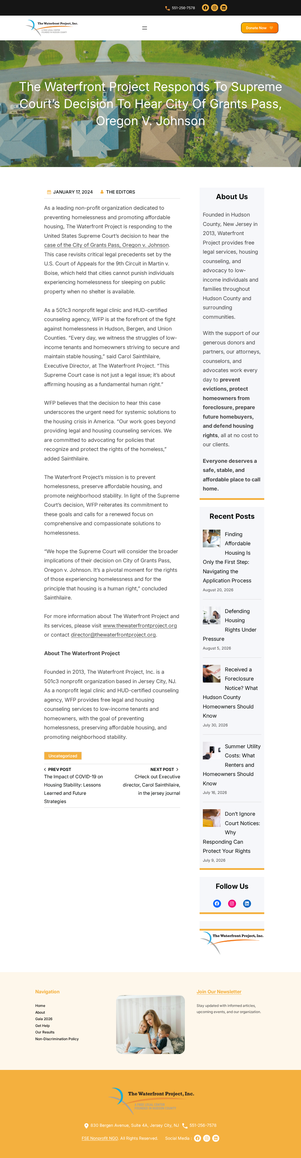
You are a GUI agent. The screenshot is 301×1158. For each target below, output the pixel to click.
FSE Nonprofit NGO (100, 1138)
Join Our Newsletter (219, 992)
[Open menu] (144, 28)
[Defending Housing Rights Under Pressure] (211, 617)
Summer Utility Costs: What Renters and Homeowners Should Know (232, 765)
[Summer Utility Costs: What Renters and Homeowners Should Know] (211, 752)
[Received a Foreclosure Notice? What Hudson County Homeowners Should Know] (211, 675)
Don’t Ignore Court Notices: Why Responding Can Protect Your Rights (231, 832)
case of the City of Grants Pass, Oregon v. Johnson (106, 245)
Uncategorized (63, 755)
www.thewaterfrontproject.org (140, 625)
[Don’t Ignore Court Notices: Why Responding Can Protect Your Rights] (211, 819)
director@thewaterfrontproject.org (113, 635)
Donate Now (256, 28)
